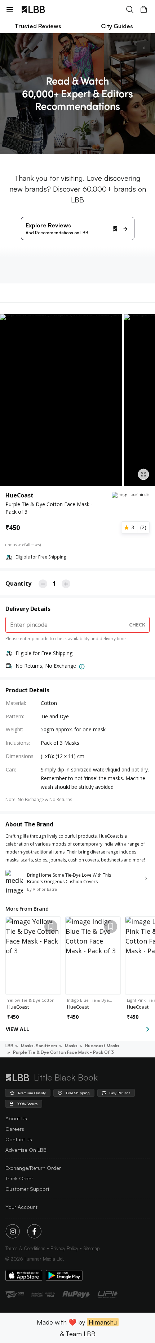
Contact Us (18, 1139)
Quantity (18, 583)
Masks (71, 1045)
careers (14, 1129)
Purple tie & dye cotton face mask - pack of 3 (63, 1052)
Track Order (19, 1178)
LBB (9, 1045)
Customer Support (27, 1189)
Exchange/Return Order (33, 1168)
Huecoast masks (102, 1045)
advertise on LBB (25, 1150)
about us (16, 1118)
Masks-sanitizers (39, 1045)
